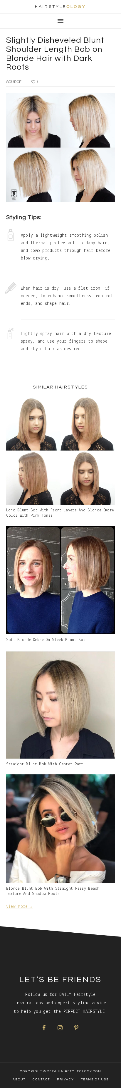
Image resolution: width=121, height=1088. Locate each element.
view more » (19, 906)
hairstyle (60, 7)
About (19, 1079)
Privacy (65, 1079)
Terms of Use (95, 1079)
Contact (41, 1079)
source (14, 82)
